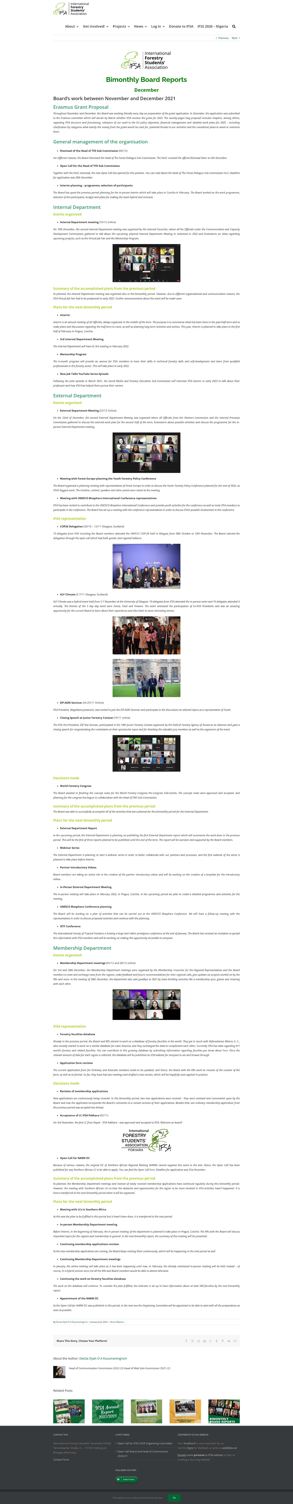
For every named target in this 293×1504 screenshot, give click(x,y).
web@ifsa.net (229, 1448)
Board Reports (117, 1321)
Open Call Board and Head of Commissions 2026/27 (143, 1454)
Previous (223, 38)
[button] (234, 26)
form (190, 1448)
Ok (174, 1497)
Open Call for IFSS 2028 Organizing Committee (145, 1443)
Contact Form (61, 1459)
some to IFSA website (200, 1455)
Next (234, 38)
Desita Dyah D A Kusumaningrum (72, 1321)
